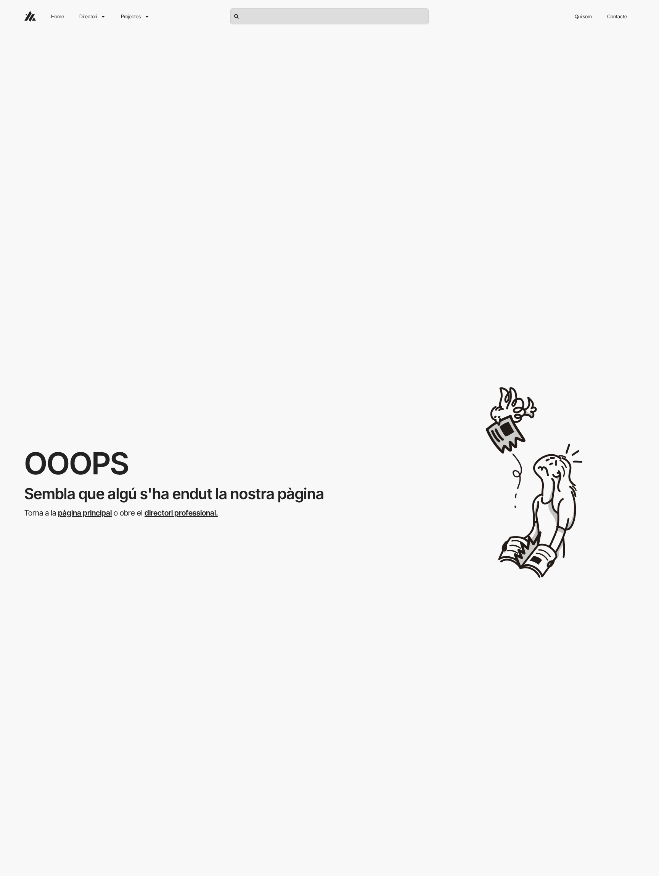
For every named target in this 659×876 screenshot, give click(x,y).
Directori (88, 16)
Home (57, 16)
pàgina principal (85, 512)
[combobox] (329, 16)
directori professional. (181, 512)
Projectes (131, 16)
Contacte (617, 16)
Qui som (583, 16)
